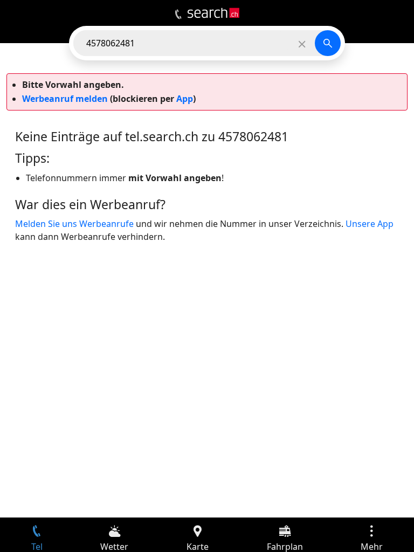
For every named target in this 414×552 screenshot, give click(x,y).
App (184, 99)
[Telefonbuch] (178, 14)
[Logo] (213, 13)
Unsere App (370, 224)
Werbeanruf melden (65, 99)
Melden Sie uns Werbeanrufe (74, 224)
